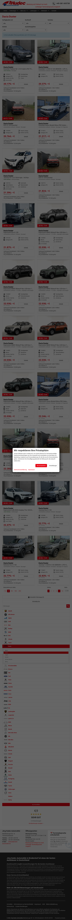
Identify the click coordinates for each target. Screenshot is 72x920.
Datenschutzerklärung (20, 469)
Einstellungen (53, 465)
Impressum (31, 469)
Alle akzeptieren (41, 465)
